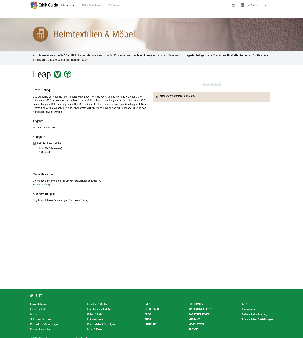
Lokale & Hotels (96, 319)
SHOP (148, 319)
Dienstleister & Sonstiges (101, 324)
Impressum (248, 309)
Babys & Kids (94, 314)
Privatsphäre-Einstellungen (257, 319)
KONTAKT (194, 319)
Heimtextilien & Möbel (99, 309)
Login (264, 5)
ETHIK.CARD (152, 309)
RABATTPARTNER (199, 314)
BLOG (148, 314)
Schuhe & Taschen (40, 319)
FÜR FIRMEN (196, 304)
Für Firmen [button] (114, 5)
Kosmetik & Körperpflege (44, 324)
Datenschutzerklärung (254, 314)
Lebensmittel (37, 309)
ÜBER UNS (151, 324)
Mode (33, 314)
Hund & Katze (94, 329)
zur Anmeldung (41, 184)
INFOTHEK (150, 304)
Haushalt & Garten (97, 304)
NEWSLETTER (197, 324)
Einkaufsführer (38, 304)
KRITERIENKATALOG (200, 309)
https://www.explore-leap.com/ (177, 96)
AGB (244, 304)
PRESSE (193, 329)
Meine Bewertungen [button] (92, 5)
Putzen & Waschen (40, 329)
